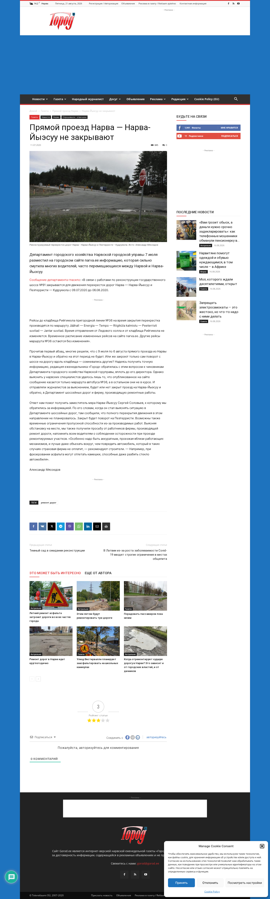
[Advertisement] (169, 21)
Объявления (128, 3)
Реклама (156, 99)
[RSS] (233, 3)
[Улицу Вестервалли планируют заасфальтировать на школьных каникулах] (98, 641)
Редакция (178, 99)
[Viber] (70, 526)
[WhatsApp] (79, 526)
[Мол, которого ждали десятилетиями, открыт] (186, 287)
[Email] (97, 526)
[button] (262, 846)
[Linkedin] (88, 526)
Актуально (36, 608)
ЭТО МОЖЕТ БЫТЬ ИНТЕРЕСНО (55, 573)
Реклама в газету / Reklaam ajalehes (157, 3)
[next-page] (38, 678)
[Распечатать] (106, 526)
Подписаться (229, 135)
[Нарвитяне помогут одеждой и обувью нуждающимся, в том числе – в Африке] (186, 261)
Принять (181, 883)
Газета (58, 99)
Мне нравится (229, 127)
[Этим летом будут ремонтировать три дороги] (98, 596)
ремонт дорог (48, 502)
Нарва (56, 117)
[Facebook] (228, 3)
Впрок (203, 271)
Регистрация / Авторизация (103, 3)
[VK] (42, 526)
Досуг (113, 99)
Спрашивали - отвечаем (74, 117)
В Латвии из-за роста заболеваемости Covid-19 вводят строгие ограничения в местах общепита (135, 555)
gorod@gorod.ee (148, 863)
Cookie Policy (212, 891)
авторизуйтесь (156, 737)
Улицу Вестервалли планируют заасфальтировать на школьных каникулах (97, 663)
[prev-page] (31, 678)
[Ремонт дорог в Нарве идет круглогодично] (51, 641)
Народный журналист (88, 99)
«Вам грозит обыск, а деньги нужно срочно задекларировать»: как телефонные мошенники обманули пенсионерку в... (219, 231)
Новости (38, 99)
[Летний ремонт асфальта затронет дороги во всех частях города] (51, 595)
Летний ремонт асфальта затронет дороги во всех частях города (50, 617)
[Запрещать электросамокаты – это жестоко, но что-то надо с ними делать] (186, 310)
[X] (52, 526)
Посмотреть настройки (245, 883)
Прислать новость (101, 895)
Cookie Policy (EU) (206, 99)
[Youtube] (238, 3)
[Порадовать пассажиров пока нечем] (145, 596)
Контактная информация (193, 3)
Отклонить (210, 883)
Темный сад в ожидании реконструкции (57, 550)
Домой (33, 111)
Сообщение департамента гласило (54, 280)
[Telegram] (61, 526)
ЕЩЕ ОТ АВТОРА (98, 573)
